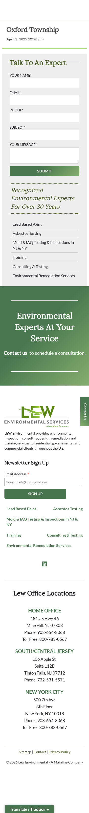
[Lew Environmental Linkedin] (44, 564)
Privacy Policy (59, 752)
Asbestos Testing (27, 233)
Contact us (15, 353)
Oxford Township (32, 29)
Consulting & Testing (30, 266)
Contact (40, 752)
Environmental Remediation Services (44, 275)
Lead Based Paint (27, 224)
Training (19, 257)
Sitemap (25, 752)
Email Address (16, 474)
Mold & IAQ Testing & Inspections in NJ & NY (43, 245)
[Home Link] (36, 425)
